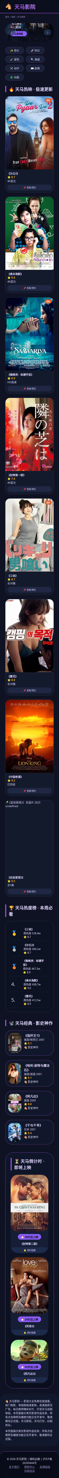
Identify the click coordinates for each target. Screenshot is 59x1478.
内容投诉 (29, 1471)
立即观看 (18, 34)
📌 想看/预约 (29, 187)
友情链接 (45, 1467)
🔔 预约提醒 (30, 1250)
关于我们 (14, 1467)
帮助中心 (29, 1467)
